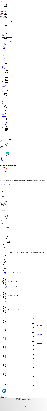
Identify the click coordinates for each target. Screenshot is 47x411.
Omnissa (4, 48)
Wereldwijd (3, 134)
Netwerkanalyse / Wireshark (4, 67)
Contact (2, 133)
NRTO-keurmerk (3, 115)
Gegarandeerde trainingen (4, 28)
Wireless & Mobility (4, 68)
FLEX (9, 281)
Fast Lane (4, 45)
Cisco (2, 98)
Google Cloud (3, 99)
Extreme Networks (5, 54)
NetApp (4, 47)
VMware (4, 50)
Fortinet (4, 55)
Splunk (4, 49)
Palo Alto (4, 60)
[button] (5, 11)
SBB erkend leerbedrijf (4, 116)
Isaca (3, 57)
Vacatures (3, 127)
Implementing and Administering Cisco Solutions (6, 183)
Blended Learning (3, 86)
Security (3, 66)
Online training (5, 272)
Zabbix (4, 59)
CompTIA (4, 53)
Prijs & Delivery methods (3, 167)
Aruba (4, 43)
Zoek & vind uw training (2, 22)
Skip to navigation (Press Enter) (4, 0)
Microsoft (4, 46)
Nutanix (4, 58)
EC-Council (4, 44)
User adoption (3, 91)
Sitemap (2, 396)
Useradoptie (3, 35)
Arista (4, 42)
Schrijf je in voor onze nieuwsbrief (4, 394)
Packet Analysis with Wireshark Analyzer (5, 184)
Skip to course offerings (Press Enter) (4, 1)
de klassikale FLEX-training (39, 325)
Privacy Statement (2, 395)
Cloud (2, 65)
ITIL (2, 81)
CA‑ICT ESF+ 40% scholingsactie (5, 36)
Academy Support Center (4, 122)
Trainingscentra (3, 121)
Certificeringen (2, 92)
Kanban (3, 76)
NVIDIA (3, 101)
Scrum (3, 75)
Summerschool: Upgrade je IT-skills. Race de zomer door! (7, 37)
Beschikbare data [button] (1, 160)
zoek (0, 140)
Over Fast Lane (2, 109)
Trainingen (2, 23)
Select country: (2, 11)
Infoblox (4, 56)
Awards (3, 114)
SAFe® (3, 74)
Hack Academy (3, 34)
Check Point (4, 52)
